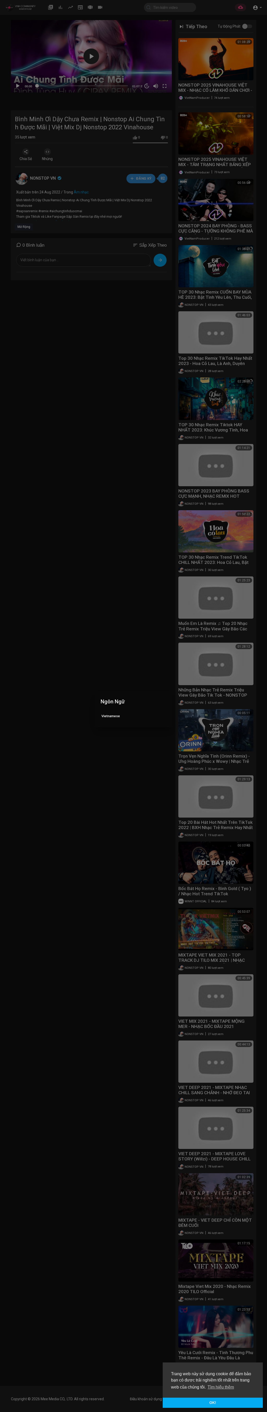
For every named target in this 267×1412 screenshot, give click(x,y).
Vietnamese (110, 716)
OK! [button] (212, 1403)
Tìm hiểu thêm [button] (221, 1387)
